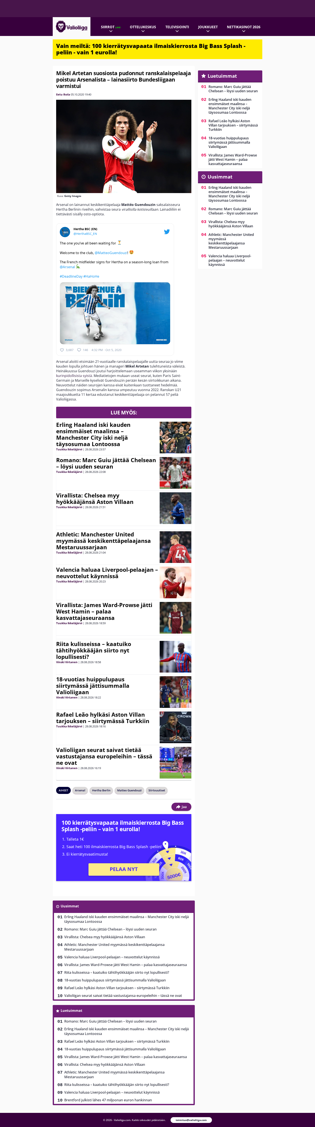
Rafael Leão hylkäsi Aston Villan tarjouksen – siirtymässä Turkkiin (102, 718)
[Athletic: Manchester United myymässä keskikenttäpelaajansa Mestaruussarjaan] (175, 547)
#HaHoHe (91, 276)
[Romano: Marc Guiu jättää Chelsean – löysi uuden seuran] (175, 473)
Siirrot (111, 27)
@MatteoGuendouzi (111, 252)
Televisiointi (177, 27)
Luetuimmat (71, 1010)
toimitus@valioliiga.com (191, 1120)
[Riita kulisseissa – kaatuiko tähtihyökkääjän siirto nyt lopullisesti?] (175, 657)
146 (85, 350)
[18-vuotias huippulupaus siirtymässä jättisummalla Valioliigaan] (175, 692)
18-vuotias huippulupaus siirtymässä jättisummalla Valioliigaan (92, 685)
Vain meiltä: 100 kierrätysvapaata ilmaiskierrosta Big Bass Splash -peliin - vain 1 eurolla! (150, 49)
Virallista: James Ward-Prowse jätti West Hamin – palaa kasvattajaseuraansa (104, 611)
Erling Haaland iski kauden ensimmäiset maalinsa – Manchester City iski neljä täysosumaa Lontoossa (93, 434)
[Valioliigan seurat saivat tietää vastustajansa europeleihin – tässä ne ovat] (175, 763)
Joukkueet (208, 27)
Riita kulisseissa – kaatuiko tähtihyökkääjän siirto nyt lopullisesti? (93, 650)
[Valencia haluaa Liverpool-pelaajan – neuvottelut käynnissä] (175, 582)
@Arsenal (67, 267)
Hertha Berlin (101, 790)
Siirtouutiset (156, 790)
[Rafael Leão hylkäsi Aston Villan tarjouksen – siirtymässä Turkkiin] (175, 727)
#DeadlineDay (71, 276)
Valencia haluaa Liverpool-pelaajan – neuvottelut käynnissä (107, 573)
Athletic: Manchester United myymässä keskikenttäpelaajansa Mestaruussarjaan (103, 540)
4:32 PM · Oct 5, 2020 (107, 350)
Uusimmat (70, 906)
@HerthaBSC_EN (85, 234)
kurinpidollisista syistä (74, 375)
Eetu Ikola (63, 94)
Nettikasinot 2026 (243, 27)
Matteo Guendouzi (129, 790)
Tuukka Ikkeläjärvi (69, 449)
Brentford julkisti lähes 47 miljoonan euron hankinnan (108, 1100)
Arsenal (80, 790)
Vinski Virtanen (67, 662)
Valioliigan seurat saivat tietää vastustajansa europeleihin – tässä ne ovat (104, 756)
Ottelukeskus (143, 27)
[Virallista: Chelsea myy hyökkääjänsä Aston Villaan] (175, 508)
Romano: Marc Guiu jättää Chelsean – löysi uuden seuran (106, 463)
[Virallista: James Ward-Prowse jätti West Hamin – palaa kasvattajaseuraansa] (175, 618)
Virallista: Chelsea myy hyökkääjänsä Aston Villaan (95, 498)
